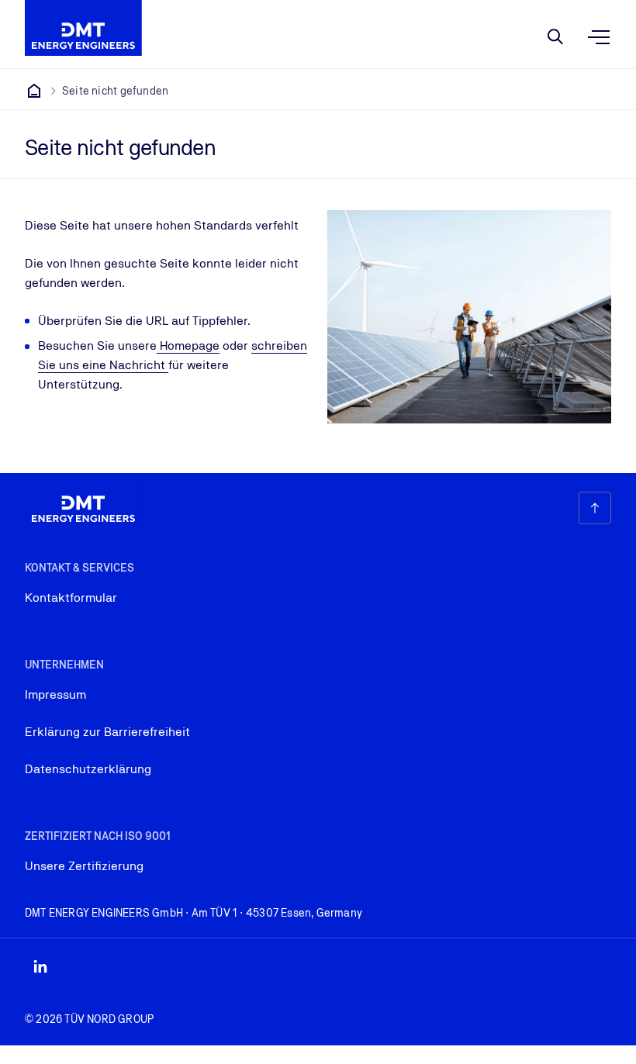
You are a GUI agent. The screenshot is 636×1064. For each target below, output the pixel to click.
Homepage (188, 345)
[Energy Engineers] (34, 90)
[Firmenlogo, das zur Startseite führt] (83, 28)
